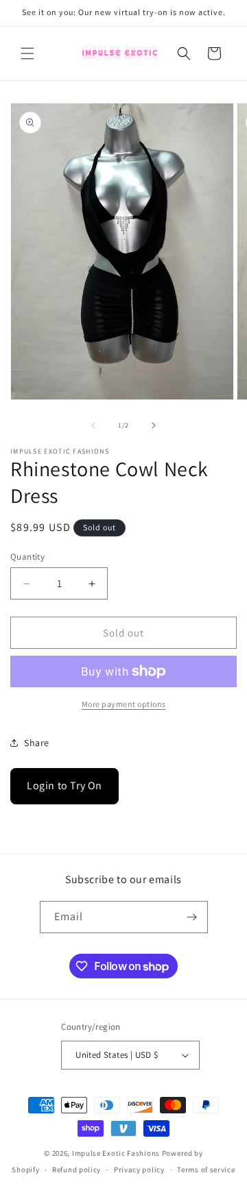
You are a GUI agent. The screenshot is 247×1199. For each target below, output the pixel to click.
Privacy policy (139, 1169)
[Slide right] (154, 425)
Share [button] (36, 743)
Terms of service (206, 1169)
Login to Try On (64, 785)
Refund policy (76, 1169)
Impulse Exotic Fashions (116, 1153)
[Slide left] (93, 425)
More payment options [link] (124, 704)
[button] (27, 53)
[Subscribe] (192, 917)
